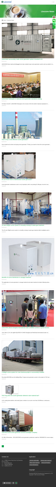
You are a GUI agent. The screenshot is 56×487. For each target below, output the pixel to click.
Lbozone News (10, 20)
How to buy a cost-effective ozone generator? (15, 139)
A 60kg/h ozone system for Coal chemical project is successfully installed (23, 372)
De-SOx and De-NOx (34, 460)
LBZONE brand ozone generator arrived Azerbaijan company (19, 432)
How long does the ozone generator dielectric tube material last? (20, 395)
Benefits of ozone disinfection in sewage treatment (16, 277)
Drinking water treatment (46, 460)
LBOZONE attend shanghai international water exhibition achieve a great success (25, 327)
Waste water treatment (34, 462)
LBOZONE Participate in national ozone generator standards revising (22, 99)
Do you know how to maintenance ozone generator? (17, 179)
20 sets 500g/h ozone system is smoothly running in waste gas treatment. (23, 225)
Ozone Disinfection (34, 464)
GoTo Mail (8, 483)
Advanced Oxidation (46, 462)
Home (4, 20)
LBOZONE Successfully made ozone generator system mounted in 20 (22, 59)
